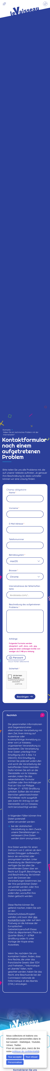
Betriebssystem (17, 554)
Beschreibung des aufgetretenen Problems (24, 605)
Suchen (18, 4)
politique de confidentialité (25, 1051)
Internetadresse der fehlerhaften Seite (24, 587)
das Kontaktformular (22, 918)
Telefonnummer (16, 539)
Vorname (14, 508)
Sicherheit (14, 668)
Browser (13, 570)
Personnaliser (15, 1062)
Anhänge (13, 638)
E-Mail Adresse (16, 523)
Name (12, 492)
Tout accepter (15, 1057)
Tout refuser (32, 1057)
